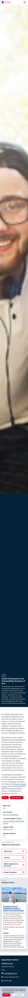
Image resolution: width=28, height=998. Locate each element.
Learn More (18, 995)
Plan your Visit (17, 797)
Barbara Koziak (7, 963)
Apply (5, 797)
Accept (6, 995)
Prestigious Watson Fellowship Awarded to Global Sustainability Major (13, 908)
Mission (13, 782)
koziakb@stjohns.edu (10, 973)
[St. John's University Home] (6, 2)
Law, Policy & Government (10, 814)
